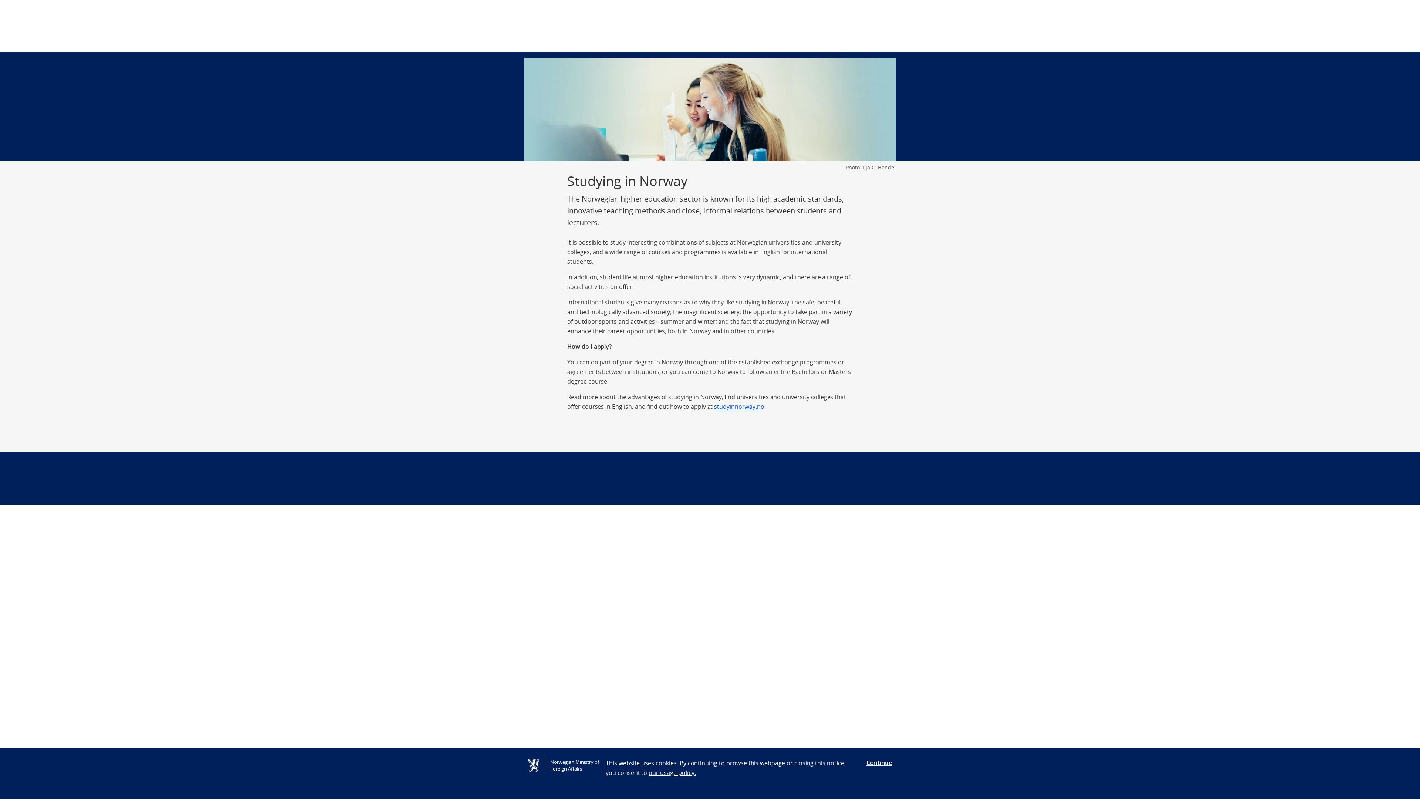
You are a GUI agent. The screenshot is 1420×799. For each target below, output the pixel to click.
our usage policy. (672, 773)
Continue (879, 763)
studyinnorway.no (739, 406)
